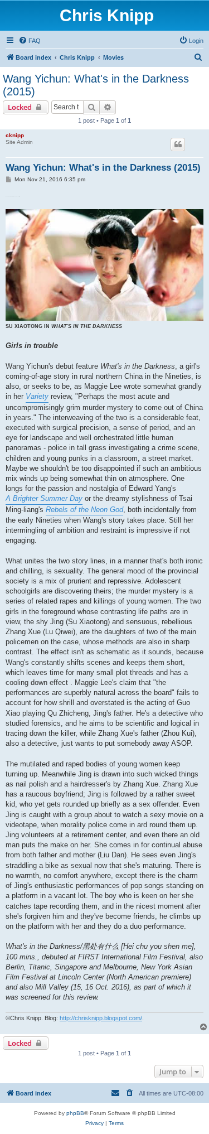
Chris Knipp (107, 15)
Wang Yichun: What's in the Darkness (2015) (96, 85)
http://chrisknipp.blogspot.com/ (101, 1018)
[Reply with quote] (178, 144)
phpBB (75, 1113)
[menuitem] (29, 40)
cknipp (15, 135)
